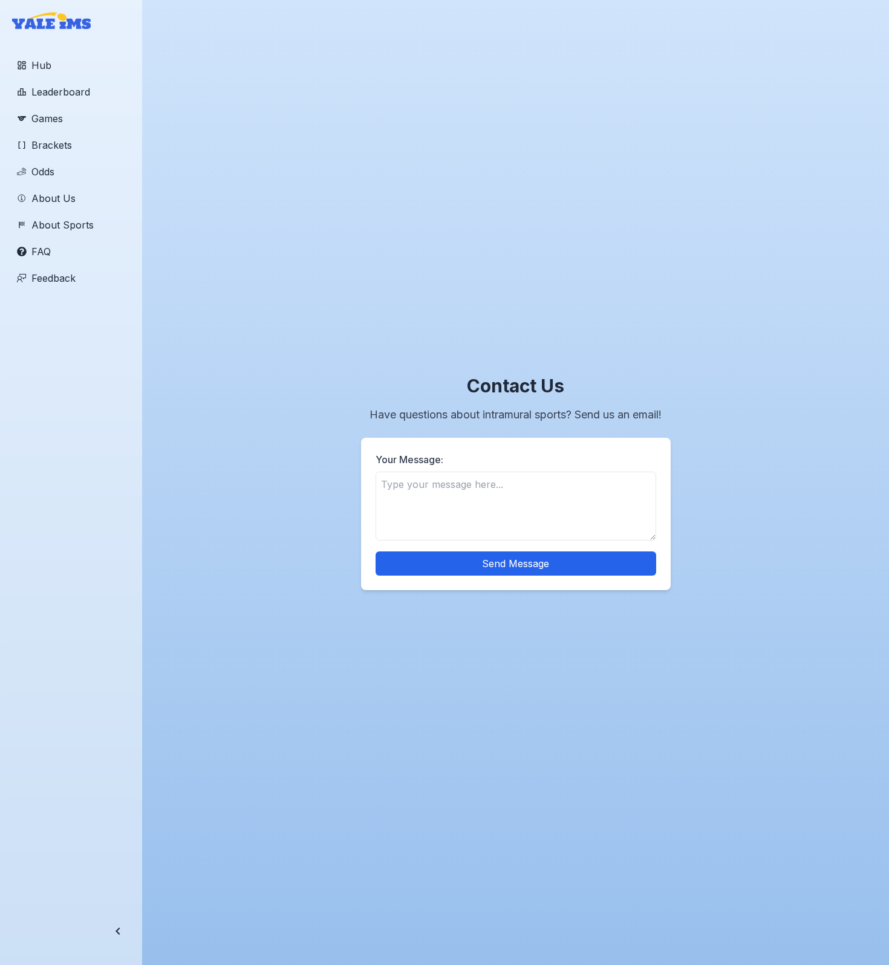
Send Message (515, 563)
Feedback (53, 278)
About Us (53, 198)
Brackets (51, 145)
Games (47, 118)
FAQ (41, 251)
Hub (41, 65)
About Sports (62, 225)
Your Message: (409, 459)
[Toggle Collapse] (118, 931)
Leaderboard (60, 92)
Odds (42, 172)
